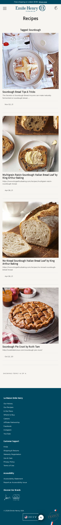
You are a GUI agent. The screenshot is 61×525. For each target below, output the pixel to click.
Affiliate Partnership (12, 422)
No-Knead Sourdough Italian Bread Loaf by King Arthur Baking (29, 262)
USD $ (31, 517)
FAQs (6, 447)
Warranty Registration (12, 454)
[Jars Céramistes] (7, 498)
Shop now (43, 2)
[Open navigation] (5, 8)
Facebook (7, 426)
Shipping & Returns (11, 451)
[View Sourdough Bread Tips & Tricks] (31, 61)
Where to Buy (9, 415)
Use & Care (8, 458)
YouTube (7, 434)
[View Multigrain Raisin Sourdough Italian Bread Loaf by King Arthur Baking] (31, 144)
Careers (7, 419)
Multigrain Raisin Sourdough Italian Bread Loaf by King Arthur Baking (30, 176)
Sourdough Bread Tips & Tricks (19, 91)
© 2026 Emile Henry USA (14, 511)
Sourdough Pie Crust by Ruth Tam (21, 346)
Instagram (8, 430)
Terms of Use (9, 465)
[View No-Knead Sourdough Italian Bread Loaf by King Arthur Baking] (31, 230)
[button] (41, 517)
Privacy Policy (9, 462)
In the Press (8, 411)
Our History (8, 403)
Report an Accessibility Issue (15, 482)
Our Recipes (8, 407)
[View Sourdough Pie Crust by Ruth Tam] (31, 316)
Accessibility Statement (13, 479)
